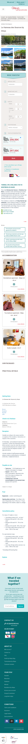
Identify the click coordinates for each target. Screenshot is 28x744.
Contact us (21, 4)
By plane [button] (4, 411)
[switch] (3, 741)
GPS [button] (3, 414)
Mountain (7, 678)
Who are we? (10, 2)
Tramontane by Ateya (10, 661)
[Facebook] (7, 721)
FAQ (5, 655)
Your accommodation (14, 133)
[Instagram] (12, 721)
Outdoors (6, 681)
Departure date (12, 91)
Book (13, 158)
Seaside (6, 675)
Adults (10, 103)
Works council (20, 2)
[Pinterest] (21, 721)
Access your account (10, 690)
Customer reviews (9, 664)
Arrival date (11, 81)
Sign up (20, 606)
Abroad (6, 684)
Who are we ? (8, 649)
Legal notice (7, 713)
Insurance (7, 710)
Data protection (8, 716)
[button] (20, 65)
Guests (10, 101)
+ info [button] (3, 564)
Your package (12, 124)
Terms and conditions (10, 707)
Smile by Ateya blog (9, 658)
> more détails (20, 289)
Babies (11, 117)
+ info (25, 221)
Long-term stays (8, 696)
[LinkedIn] (16, 721)
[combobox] (15, 127)
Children (11, 110)
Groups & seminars (9, 693)
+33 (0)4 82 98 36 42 (12, 623)
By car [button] (4, 409)
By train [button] (4, 412)
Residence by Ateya (9, 687)
